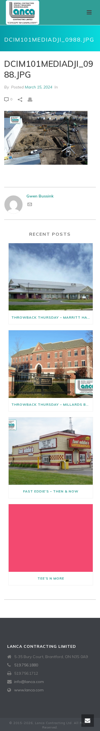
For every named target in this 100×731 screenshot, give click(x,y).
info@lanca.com (29, 681)
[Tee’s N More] (51, 538)
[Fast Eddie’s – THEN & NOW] (51, 451)
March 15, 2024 (38, 87)
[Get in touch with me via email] (30, 205)
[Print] (33, 99)
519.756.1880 (26, 665)
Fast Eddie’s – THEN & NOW (50, 491)
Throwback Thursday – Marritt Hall (51, 317)
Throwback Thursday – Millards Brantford (52, 404)
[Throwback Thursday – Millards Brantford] (51, 364)
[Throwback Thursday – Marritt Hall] (51, 277)
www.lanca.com (29, 689)
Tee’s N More (51, 578)
